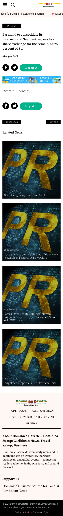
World (27, 417)
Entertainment (44, 417)
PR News (11, 26)
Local (23, 411)
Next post (53, 122)
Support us (30, 68)
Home (13, 411)
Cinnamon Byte (40, 512)
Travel (33, 411)
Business (15, 417)
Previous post (11, 122)
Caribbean (47, 411)
